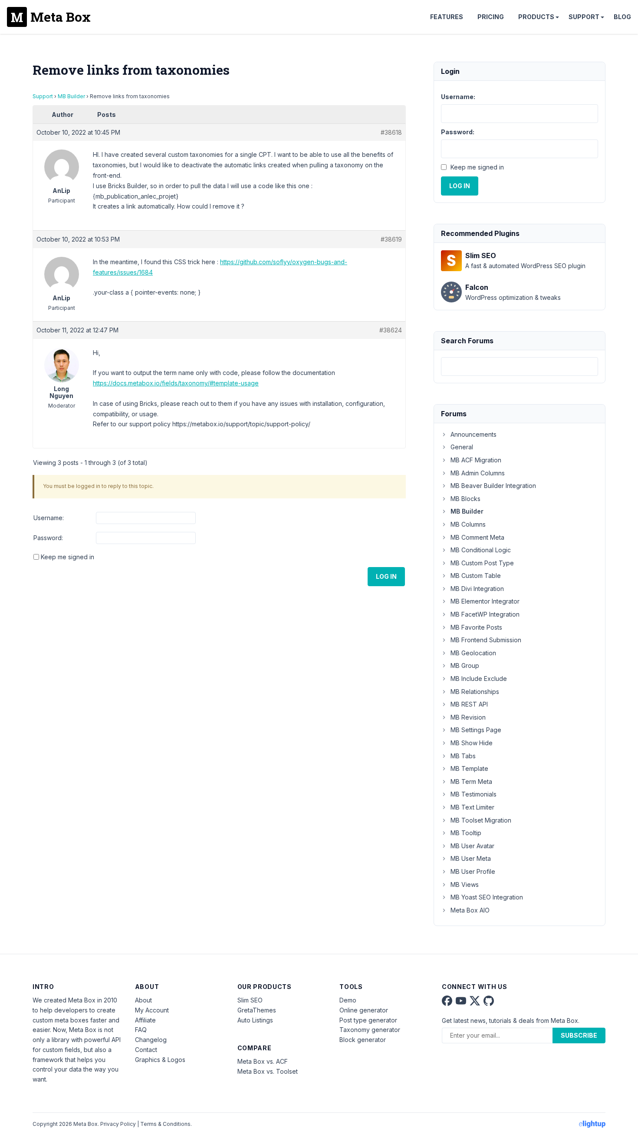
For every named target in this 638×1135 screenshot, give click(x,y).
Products (536, 16)
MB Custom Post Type (482, 563)
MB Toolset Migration (481, 820)
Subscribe (579, 1035)
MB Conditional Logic (481, 550)
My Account (152, 1010)
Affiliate (145, 1020)
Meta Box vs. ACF (262, 1061)
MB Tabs (463, 756)
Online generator (363, 1010)
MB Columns (468, 524)
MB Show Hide (472, 743)
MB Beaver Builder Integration (493, 485)
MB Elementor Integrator (485, 601)
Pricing (490, 16)
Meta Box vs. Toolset (267, 1071)
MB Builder (71, 96)
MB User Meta (471, 858)
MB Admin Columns (478, 473)
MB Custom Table (476, 575)
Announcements (474, 434)
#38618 (391, 132)
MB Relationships (475, 691)
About (143, 1000)
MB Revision (468, 717)
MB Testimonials (474, 794)
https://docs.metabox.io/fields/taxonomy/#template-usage (176, 383)
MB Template (469, 768)
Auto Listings (255, 1020)
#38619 (391, 239)
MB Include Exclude (479, 678)
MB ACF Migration (476, 460)
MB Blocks (465, 498)
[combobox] (519, 366)
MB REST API (469, 704)
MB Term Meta (471, 781)
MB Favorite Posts (476, 627)
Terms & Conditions (165, 1124)
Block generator (362, 1039)
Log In (386, 576)
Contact (146, 1049)
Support (584, 16)
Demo (347, 1000)
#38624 (390, 330)
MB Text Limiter (472, 807)
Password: (48, 537)
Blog (622, 16)
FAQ (141, 1029)
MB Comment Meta (477, 537)
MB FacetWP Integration (485, 614)
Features (446, 16)
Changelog (151, 1039)
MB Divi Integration (477, 588)
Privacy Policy (118, 1124)
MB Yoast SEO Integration (487, 897)
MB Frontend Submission (486, 640)
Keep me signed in (67, 557)
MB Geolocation (473, 653)
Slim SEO (250, 1000)
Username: (48, 517)
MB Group (465, 665)
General (462, 447)
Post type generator (368, 1020)
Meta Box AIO (470, 910)
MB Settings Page (476, 729)
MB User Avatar (472, 846)
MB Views (465, 884)
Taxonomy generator (369, 1029)
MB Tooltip (466, 832)
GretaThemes (256, 1010)
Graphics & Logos (160, 1059)
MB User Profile (473, 871)
